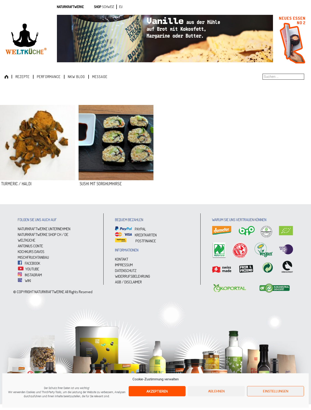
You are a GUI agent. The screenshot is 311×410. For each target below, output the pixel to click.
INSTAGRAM (33, 274)
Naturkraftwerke (70, 7)
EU (120, 7)
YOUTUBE (32, 268)
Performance (49, 76)
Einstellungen (275, 391)
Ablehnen (216, 391)
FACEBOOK (32, 263)
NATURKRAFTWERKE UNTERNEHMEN (44, 228)
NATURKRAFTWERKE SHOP (37, 234)
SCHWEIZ (108, 7)
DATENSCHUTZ (125, 270)
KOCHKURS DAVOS (31, 251)
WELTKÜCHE (26, 240)
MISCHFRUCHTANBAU (33, 257)
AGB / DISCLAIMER (128, 281)
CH (59, 234)
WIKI (27, 280)
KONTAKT (121, 259)
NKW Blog (76, 76)
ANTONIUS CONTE (30, 245)
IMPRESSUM (124, 264)
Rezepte (22, 76)
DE (66, 234)
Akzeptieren (157, 391)
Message (99, 76)
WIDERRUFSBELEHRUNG (132, 276)
